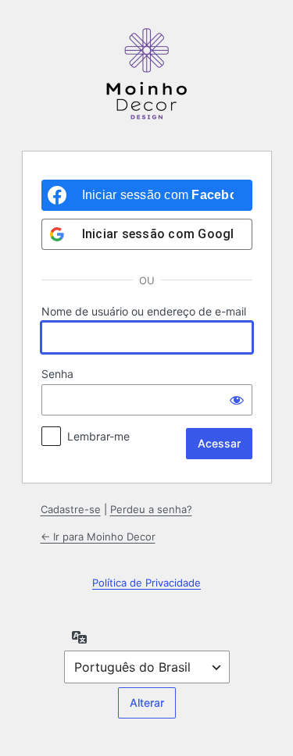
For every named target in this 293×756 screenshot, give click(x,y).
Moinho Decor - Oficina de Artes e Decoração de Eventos (147, 73)
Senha (57, 373)
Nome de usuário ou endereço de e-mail (143, 311)
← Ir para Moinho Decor (98, 536)
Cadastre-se (71, 509)
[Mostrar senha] (236, 399)
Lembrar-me (98, 436)
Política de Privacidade (146, 582)
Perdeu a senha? (151, 509)
